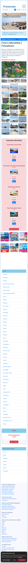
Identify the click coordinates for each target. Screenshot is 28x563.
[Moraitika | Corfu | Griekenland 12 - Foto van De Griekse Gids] (5, 113)
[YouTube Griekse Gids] (19, 9)
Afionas (5, 280)
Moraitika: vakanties (14, 229)
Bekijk (14, 160)
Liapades (5, 363)
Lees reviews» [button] (14, 442)
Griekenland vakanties (7, 491)
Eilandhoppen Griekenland (8, 487)
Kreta (3, 524)
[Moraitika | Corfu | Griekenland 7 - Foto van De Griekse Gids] (22, 119)
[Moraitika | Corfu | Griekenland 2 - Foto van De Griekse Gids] (14, 132)
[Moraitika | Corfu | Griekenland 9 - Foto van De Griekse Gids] (5, 119)
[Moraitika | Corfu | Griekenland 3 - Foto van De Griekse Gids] (5, 132)
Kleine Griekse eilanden (7, 509)
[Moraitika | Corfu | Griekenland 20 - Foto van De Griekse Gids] (14, 94)
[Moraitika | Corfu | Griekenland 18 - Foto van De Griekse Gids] (5, 101)
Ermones (5, 315)
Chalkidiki (4, 517)
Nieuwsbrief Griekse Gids (8, 549)
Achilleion (5, 277)
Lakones (5, 357)
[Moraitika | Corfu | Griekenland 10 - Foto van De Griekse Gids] (22, 113)
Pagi (4, 389)
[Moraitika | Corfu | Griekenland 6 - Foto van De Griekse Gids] (5, 126)
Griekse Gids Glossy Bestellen (9, 498)
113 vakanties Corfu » (9, 39)
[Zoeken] (15, 10)
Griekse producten (6, 541)
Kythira (5, 461)
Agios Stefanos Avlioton (9, 293)
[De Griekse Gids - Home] (9, 6)
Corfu (21, 32)
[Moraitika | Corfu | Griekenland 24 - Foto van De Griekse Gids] (5, 88)
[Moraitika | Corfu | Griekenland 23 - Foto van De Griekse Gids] (14, 88)
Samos (3, 532)
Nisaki (4, 385)
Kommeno (5, 341)
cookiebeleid (20, 557)
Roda (4, 408)
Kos (3, 526)
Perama (5, 401)
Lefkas (4, 464)
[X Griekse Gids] (17, 9)
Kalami (4, 328)
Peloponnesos (5, 514)
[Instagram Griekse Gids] (21, 9)
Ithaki (4, 455)
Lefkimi (5, 360)
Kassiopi (5, 334)
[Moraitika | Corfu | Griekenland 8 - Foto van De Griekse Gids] (14, 119)
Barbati (5, 299)
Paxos (4, 467)
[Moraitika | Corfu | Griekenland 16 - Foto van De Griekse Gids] (22, 101)
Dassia (4, 309)
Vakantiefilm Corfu (7, 420)
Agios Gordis (6, 287)
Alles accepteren (22, 559)
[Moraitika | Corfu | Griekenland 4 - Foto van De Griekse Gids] (22, 126)
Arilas (4, 296)
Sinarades (5, 414)
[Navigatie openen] (24, 6)
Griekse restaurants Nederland (9, 538)
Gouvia (5, 325)
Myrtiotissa (6, 379)
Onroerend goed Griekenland (9, 540)
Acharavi (5, 274)
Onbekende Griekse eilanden (9, 507)
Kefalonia (5, 458)
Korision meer (6, 350)
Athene (3, 521)
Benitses (5, 303)
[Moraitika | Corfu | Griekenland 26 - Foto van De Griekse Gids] (17, 81)
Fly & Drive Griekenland (7, 492)
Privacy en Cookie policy (8, 547)
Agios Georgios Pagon (8, 283)
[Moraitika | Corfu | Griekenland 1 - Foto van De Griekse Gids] (22, 132)
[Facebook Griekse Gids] (23, 9)
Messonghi (5, 369)
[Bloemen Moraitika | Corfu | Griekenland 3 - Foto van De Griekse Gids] (14, 69)
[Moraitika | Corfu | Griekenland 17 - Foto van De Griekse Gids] (14, 101)
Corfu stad (5, 306)
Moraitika (5, 34)
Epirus (3, 515)
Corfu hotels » (22, 39)
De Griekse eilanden (7, 504)
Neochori (5, 382)
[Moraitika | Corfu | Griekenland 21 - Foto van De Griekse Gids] (5, 94)
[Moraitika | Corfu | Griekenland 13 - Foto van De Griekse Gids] (22, 107)
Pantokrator (6, 395)
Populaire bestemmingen (8, 506)
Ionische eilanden (14, 32)
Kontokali (5, 347)
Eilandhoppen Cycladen (7, 489)
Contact (4, 546)
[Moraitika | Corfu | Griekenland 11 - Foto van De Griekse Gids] (14, 113)
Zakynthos (5, 471)
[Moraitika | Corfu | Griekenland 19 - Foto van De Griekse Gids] (22, 94)
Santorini (4, 529)
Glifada (5, 322)
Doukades (5, 312)
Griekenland (5, 32)
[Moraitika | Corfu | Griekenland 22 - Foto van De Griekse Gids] (22, 88)
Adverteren (4, 500)
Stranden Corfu (7, 417)
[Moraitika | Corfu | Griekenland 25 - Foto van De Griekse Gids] (24, 81)
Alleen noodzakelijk (6, 559)
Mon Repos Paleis (7, 373)
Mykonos (4, 527)
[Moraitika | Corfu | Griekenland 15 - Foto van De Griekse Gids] (5, 107)
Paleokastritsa (6, 392)
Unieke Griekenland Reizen (8, 486)
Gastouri (5, 319)
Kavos (4, 338)
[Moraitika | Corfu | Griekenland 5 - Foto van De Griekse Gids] (14, 126)
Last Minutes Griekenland (8, 494)
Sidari (4, 411)
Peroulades (6, 404)
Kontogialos (6, 344)
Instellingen (14, 559)
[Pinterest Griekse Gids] (25, 9)
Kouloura (5, 354)
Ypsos (4, 424)
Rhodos (3, 531)
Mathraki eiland (7, 366)
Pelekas (5, 398)
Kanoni (4, 331)
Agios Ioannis (6, 290)
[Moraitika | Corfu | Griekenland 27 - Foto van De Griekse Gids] (11, 81)
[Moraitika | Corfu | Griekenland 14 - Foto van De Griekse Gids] (14, 107)
